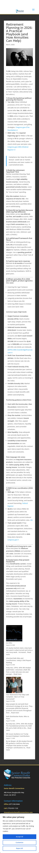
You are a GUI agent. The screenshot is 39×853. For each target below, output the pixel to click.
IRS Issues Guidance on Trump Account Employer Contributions (18, 735)
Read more (18, 674)
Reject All (19, 848)
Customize (19, 842)
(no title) (9, 643)
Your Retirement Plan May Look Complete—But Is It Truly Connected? (17, 697)
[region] (19, 833)
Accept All (19, 837)
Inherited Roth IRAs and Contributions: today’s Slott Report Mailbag (18, 660)
